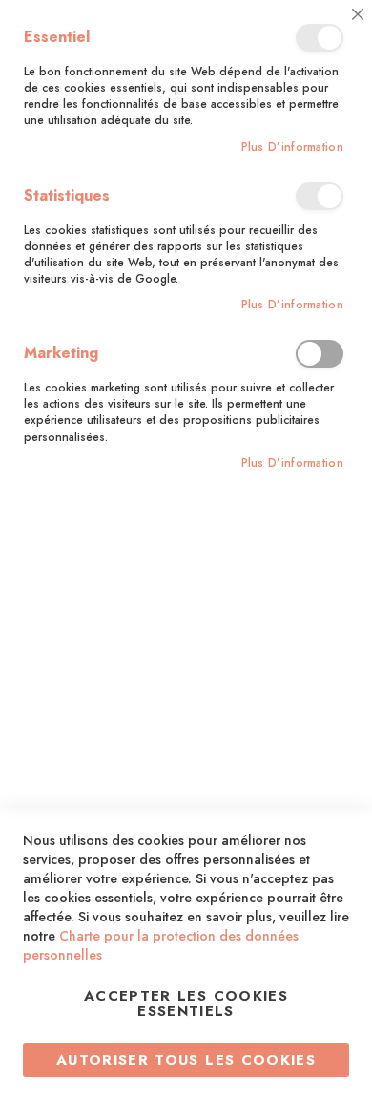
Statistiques (319, 196)
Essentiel (319, 38)
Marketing (319, 354)
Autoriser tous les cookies (186, 1059)
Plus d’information (292, 147)
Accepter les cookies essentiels (186, 1003)
